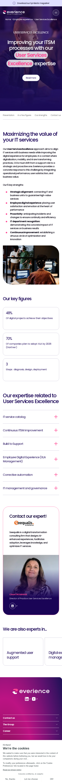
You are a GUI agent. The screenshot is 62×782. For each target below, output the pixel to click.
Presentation (8, 115)
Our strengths (41, 115)
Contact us (56, 115)
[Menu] (56, 12)
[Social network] (27, 699)
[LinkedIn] (12, 606)
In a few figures (24, 115)
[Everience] (14, 13)
